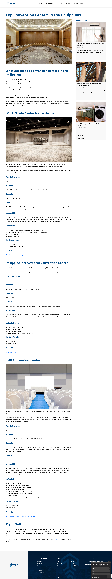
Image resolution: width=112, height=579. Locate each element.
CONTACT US (68, 3)
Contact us (56, 539)
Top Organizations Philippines (77, 577)
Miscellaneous (40, 566)
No (94, 573)
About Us (59, 563)
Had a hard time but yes (98, 571)
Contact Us (60, 566)
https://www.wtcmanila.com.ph (15, 255)
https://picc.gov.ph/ (11, 352)
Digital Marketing (41, 570)
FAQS (81, 3)
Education (39, 563)
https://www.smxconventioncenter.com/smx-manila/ (21, 516)
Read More (80, 58)
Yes (94, 568)
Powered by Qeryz (96, 577)
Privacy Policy (74, 563)
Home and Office (40, 568)
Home (58, 561)
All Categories (40, 572)
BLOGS (76, 3)
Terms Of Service (75, 566)
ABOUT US (59, 3)
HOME (40, 3)
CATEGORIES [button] (48, 3)
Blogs (58, 568)
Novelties (39, 561)
